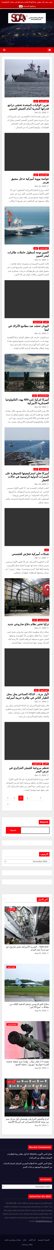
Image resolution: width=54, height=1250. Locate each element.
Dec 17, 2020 (40, 558)
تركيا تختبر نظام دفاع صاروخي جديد (28, 624)
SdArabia (42, 26)
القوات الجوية (44, 690)
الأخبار (46, 322)
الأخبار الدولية (37, 322)
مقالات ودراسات (27, 1244)
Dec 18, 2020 (40, 407)
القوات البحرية (44, 101)
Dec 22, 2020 (40, 112)
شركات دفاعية (11, 1081)
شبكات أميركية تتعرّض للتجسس (30, 554)
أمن (47, 550)
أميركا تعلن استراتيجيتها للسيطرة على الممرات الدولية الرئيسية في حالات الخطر (27, 477)
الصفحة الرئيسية (43, 1240)
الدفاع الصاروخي (43, 395)
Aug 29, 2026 (40, 953)
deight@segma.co (44, 1221)
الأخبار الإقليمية (37, 764)
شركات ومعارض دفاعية (13, 1240)
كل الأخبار (32, 1240)
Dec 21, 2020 (40, 260)
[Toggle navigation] (4, 50)
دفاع (36, 101)
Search (44, 822)
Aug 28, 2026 (40, 1068)
